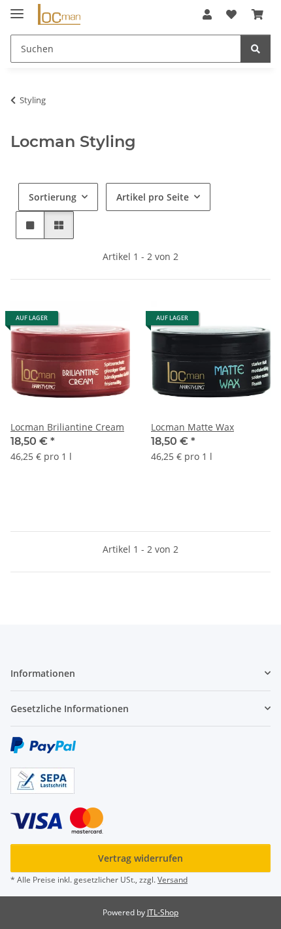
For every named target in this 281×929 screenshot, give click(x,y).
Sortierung (52, 197)
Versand (172, 879)
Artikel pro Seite (152, 197)
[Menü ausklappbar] (17, 8)
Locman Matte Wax (192, 427)
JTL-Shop (162, 912)
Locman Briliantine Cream (67, 427)
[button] (207, 14)
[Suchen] (255, 49)
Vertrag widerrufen (140, 858)
